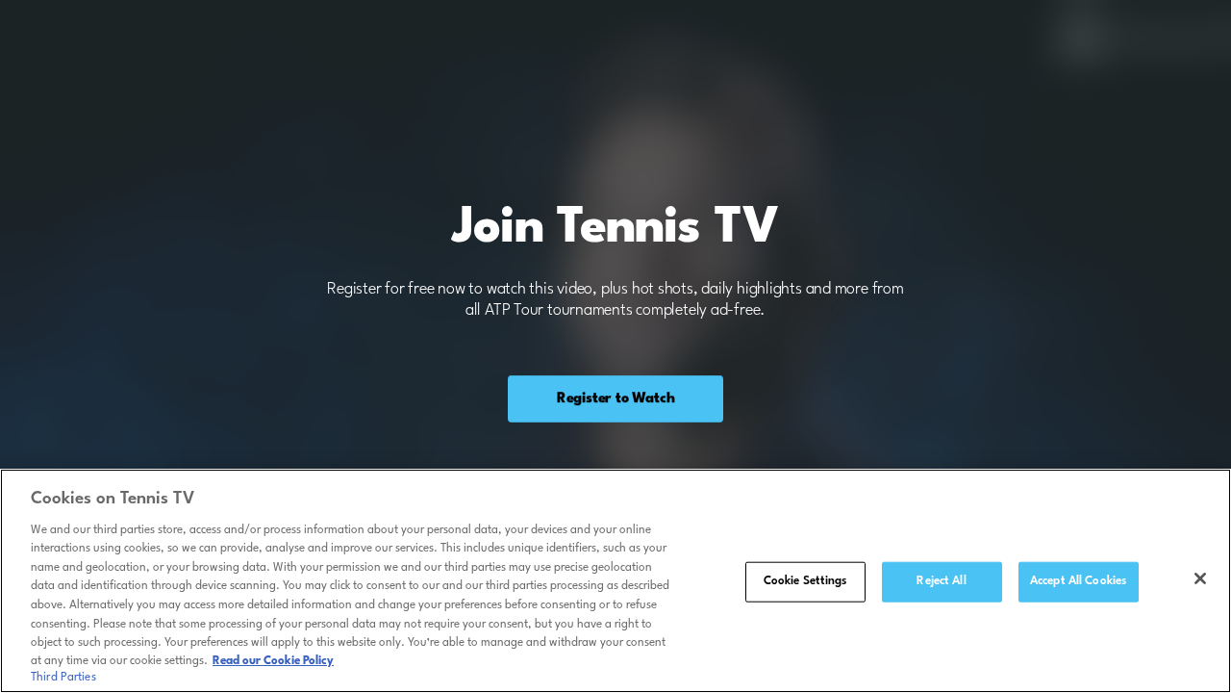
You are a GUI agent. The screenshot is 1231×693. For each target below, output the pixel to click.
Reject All (941, 581)
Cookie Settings (805, 581)
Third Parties (63, 677)
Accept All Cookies (1078, 581)
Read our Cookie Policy (273, 661)
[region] (615, 581)
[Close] (1200, 578)
